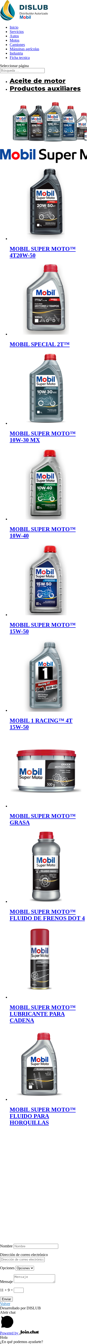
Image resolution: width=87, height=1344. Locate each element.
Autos (14, 36)
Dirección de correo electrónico (24, 1255)
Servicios (17, 32)
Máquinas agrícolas (24, 49)
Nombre (6, 1246)
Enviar (6, 1299)
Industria (16, 53)
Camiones (17, 45)
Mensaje (6, 1282)
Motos (14, 40)
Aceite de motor (37, 81)
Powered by (9, 1333)
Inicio (14, 27)
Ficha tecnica (20, 58)
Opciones (7, 1268)
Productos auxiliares (45, 88)
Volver (5, 1304)
